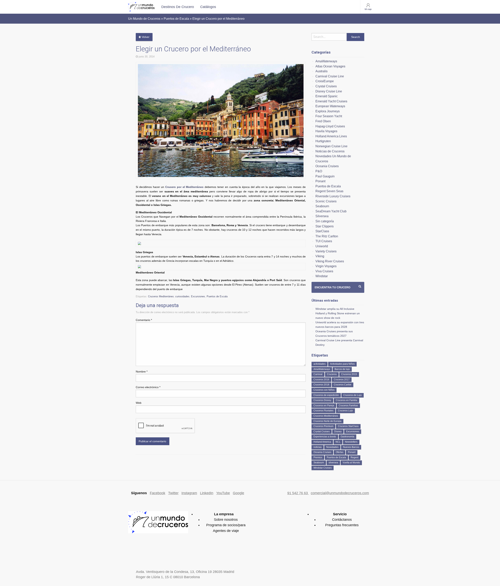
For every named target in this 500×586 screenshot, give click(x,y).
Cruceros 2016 (321, 379)
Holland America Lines (331, 136)
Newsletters (351, 441)
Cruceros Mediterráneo (161, 296)
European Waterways (330, 106)
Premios (317, 457)
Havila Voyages (326, 131)
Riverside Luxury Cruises (332, 196)
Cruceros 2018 (321, 384)
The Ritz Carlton (326, 236)
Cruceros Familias (348, 405)
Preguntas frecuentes (342, 525)
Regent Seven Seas (329, 191)
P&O (318, 171)
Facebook (157, 493)
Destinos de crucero (177, 7)
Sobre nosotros (226, 520)
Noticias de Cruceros (330, 151)
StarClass (322, 231)
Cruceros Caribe (342, 384)
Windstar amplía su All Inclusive (334, 308)
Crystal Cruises (326, 86)
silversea (333, 462)
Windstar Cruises (322, 467)
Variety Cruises (326, 251)
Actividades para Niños (342, 364)
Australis (321, 71)
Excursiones (198, 296)
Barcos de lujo (342, 369)
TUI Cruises (323, 241)
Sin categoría (324, 221)
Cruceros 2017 (342, 379)
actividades (319, 364)
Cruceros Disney (322, 400)
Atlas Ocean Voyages (330, 66)
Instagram (189, 493)
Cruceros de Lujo (352, 395)
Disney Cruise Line (328, 91)
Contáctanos (342, 520)
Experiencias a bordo (324, 436)
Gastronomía (347, 436)
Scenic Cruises (326, 201)
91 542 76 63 (298, 493)
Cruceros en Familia (346, 400)
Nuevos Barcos (351, 447)
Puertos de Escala (217, 296)
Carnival (317, 374)
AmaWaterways (326, 61)
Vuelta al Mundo (351, 462)
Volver (145, 36)
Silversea (322, 216)
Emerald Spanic (326, 96)
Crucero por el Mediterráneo (184, 186)
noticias (317, 447)
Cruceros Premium (323, 426)
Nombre (141, 371)
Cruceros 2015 (349, 374)
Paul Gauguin (325, 176)
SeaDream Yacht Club (330, 211)
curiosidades (182, 296)
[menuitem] (177, 7)
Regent (354, 457)
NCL (338, 441)
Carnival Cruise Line (329, 76)
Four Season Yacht (328, 116)
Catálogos (208, 7)
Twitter (173, 493)
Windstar (321, 276)
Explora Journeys (327, 111)
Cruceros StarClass (348, 426)
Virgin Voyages (326, 266)
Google (238, 493)
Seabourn (322, 206)
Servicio (340, 514)
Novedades (332, 447)
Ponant (320, 181)
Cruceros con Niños (324, 390)
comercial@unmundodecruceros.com (340, 493)
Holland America (322, 441)
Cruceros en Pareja (323, 405)
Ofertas (339, 452)
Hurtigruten (323, 141)
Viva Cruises (324, 271)
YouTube (223, 493)
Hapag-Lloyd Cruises (330, 126)
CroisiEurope (324, 81)
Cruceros (332, 374)
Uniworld (321, 246)
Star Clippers (324, 226)
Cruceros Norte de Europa (327, 421)
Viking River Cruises (329, 261)
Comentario (144, 320)
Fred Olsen (323, 121)
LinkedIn (206, 493)
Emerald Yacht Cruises (331, 101)
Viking (319, 256)
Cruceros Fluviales (323, 410)
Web (138, 402)
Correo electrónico (148, 387)
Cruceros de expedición (326, 395)
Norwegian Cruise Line (331, 146)
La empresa (224, 514)
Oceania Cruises (327, 166)
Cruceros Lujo (345, 410)
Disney (338, 431)
